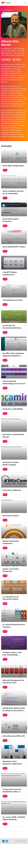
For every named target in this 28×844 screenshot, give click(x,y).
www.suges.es (5, 132)
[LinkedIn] (3, 841)
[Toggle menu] (25, 3)
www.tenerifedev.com (15, 123)
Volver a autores (7, 10)
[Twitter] (7, 841)
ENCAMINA (23, 841)
